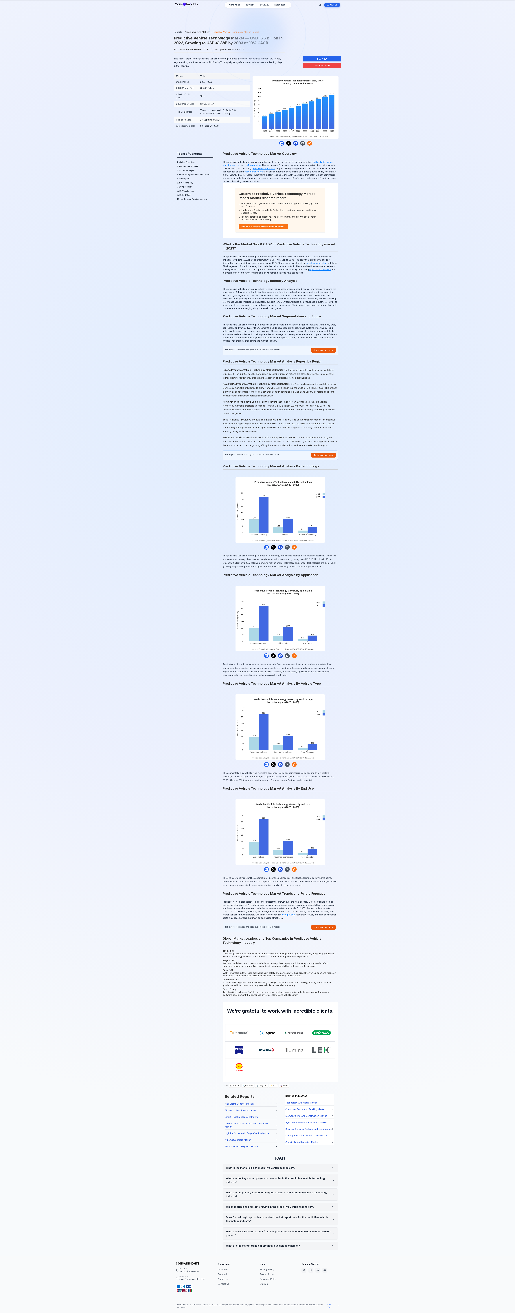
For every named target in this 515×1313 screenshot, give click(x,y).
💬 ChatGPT (234, 1086)
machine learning (231, 165)
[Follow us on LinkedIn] (317, 1270)
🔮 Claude (284, 1086)
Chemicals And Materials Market (301, 1142)
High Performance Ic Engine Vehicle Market (247, 1133)
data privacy (288, 914)
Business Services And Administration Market (308, 1129)
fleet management (253, 171)
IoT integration (253, 165)
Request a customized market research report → (263, 226)
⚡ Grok (273, 1086)
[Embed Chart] (309, 143)
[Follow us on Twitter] (310, 1270)
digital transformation (320, 269)
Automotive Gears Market (238, 1140)
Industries (223, 1269)
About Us (223, 1279)
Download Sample (322, 65)
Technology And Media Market (301, 1102)
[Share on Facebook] (295, 143)
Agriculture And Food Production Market (306, 1122)
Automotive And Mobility (197, 32)
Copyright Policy (268, 1279)
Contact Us (223, 1284)
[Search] (320, 5)
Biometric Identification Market (240, 1110)
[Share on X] (288, 143)
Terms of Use (267, 1274)
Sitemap (264, 1284)
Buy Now (322, 58)
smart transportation (316, 263)
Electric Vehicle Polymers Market (241, 1146)
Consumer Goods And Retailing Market (305, 1109)
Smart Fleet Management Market (241, 1117)
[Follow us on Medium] (324, 1270)
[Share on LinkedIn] (281, 143)
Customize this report (323, 350)
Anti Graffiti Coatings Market (239, 1103)
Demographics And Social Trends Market (306, 1135)
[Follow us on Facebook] (303, 1270)
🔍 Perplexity (248, 1086)
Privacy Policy (267, 1269)
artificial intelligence (323, 162)
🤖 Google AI (261, 1086)
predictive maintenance (263, 168)
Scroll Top (329, 1305)
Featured (222, 1274)
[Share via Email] (302, 143)
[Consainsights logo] (195, 1263)
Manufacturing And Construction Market (306, 1115)
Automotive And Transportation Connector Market (247, 1125)
